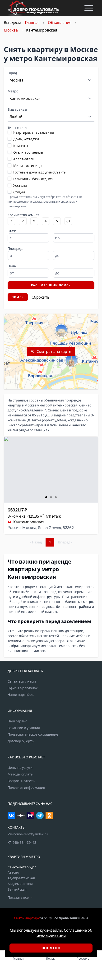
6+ (68, 221)
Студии (19, 192)
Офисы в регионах (22, 688)
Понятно (51, 948)
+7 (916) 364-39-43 (22, 842)
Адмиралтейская (21, 878)
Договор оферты (21, 741)
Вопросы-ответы (21, 781)
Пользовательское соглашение (33, 734)
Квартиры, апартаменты (33, 132)
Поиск (18, 297)
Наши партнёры (21, 695)
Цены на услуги (20, 768)
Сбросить (41, 297)
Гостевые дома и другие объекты (39, 172)
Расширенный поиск (51, 285)
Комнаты (20, 146)
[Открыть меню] (88, 8)
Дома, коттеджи (26, 139)
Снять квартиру (27, 918)
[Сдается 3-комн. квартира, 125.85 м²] (51, 470)
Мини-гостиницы (27, 166)
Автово (13, 872)
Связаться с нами (22, 681)
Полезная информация (26, 787)
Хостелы (20, 185)
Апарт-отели (23, 159)
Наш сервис (17, 721)
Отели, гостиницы (28, 152)
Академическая (20, 884)
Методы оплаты (20, 774)
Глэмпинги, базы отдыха (33, 179)
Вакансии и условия (24, 728)
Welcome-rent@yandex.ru (28, 834)
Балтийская (17, 889)
